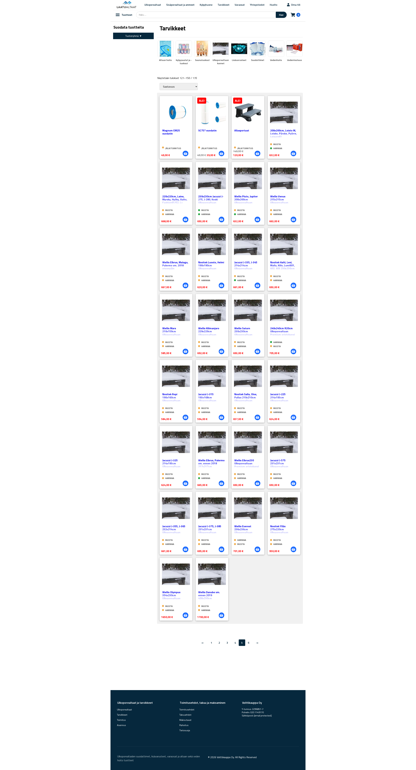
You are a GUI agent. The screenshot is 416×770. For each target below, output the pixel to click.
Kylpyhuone (206, 5)
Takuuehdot (185, 715)
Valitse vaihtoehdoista (293, 153)
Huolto (273, 5)
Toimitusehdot (186, 709)
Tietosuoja (184, 730)
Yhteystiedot (257, 5)
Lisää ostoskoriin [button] (185, 153)
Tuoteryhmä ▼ (133, 36)
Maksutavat (185, 720)
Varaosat (240, 5)
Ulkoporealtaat (152, 5)
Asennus (121, 725)
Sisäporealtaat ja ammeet (180, 5)
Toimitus (121, 720)
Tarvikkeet (223, 5)
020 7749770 (257, 712)
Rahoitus (183, 725)
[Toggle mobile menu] (118, 14)
